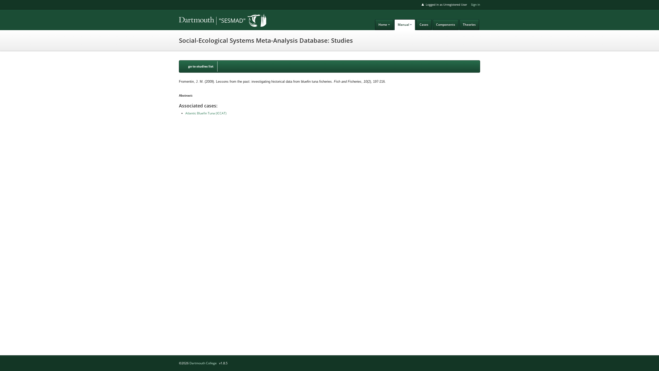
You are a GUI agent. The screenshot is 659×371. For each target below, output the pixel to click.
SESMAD (215, 21)
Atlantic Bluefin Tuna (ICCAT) (206, 113)
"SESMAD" (232, 20)
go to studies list (200, 66)
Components (445, 24)
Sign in (475, 4)
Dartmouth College (203, 363)
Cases (424, 24)
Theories (469, 24)
